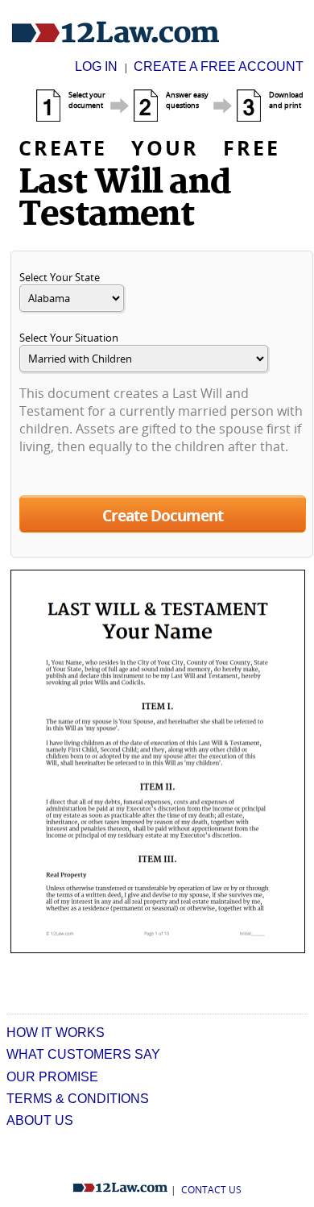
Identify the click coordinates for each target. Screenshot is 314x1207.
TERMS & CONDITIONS (77, 1098)
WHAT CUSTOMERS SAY (83, 1054)
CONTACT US (211, 1190)
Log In (98, 66)
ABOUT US (39, 1120)
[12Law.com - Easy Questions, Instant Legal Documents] (115, 33)
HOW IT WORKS (55, 1032)
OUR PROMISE (52, 1077)
